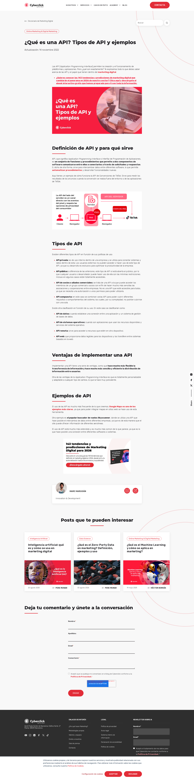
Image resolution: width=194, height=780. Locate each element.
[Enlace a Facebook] (38, 735)
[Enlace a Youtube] (25, 735)
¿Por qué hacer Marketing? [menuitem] (78, 726)
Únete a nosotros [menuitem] (75, 739)
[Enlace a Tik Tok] (47, 735)
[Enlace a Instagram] (30, 735)
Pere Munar (61, 588)
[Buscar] (167, 23)
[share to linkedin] (191, 374)
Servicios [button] (85, 5)
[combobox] (149, 23)
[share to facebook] (191, 380)
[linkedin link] (127, 490)
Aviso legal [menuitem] (105, 731)
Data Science (85, 539)
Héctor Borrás (158, 588)
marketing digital (107, 72)
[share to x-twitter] (191, 385)
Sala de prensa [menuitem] (74, 743)
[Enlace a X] (43, 735)
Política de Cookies (75, 766)
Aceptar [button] (113, 774)
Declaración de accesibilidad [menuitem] (111, 742)
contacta (159, 5)
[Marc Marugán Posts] (135, 490)
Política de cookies (108, 747)
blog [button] (124, 5)
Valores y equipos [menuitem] (75, 735)
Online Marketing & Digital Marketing (41, 31)
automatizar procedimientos (67, 170)
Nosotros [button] (71, 5)
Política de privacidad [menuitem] (108, 726)
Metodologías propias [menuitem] (76, 731)
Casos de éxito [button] (101, 5)
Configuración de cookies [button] (92, 774)
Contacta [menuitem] (72, 748)
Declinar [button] (133, 774)
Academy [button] (114, 5)
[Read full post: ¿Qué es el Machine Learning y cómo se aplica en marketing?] (146, 572)
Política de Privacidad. (81, 677)
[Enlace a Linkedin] (34, 735)
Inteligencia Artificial (38, 539)
